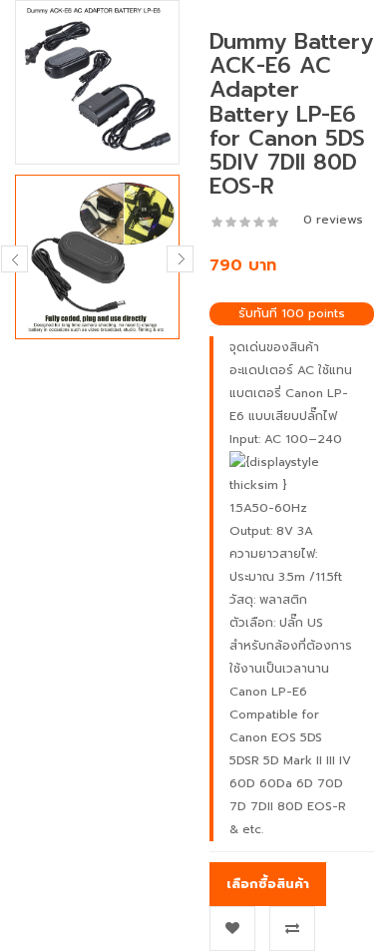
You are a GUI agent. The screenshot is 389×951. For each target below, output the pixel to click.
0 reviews (333, 220)
